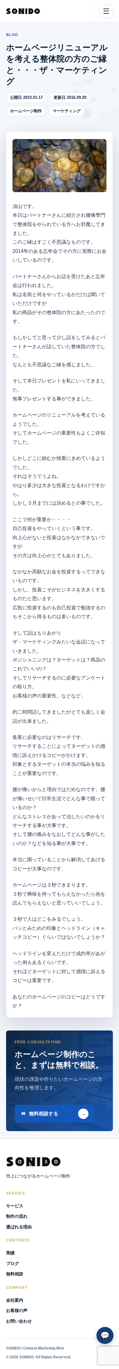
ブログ (12, 1263)
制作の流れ (16, 1216)
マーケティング (67, 111)
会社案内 (14, 1300)
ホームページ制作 (26, 111)
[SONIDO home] (23, 11)
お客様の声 (16, 1310)
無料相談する (43, 1113)
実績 (10, 1252)
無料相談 (14, 1273)
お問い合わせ (19, 1321)
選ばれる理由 (19, 1226)
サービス (14, 1205)
